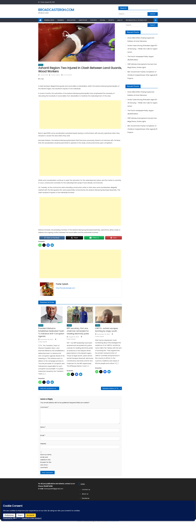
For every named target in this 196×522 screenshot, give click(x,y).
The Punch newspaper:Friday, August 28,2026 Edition (141, 58)
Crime (41, 65)
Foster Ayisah (55, 75)
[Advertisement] (80, 114)
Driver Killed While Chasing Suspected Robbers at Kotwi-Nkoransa (141, 39)
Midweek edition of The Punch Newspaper (112, 388)
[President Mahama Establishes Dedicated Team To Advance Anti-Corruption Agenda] (51, 314)
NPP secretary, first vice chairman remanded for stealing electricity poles (78, 331)
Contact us (86, 490)
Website (43, 444)
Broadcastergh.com (56, 9)
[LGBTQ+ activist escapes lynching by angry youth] (108, 314)
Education (71, 20)
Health (119, 20)
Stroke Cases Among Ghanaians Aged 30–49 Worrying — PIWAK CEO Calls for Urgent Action (143, 49)
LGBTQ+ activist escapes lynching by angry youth (106, 329)
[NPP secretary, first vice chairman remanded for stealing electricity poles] (80, 314)
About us (85, 494)
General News (49, 20)
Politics (93, 20)
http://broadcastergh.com (65, 288)
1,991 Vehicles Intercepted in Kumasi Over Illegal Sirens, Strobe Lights (142, 65)
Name (43, 427)
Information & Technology (136, 20)
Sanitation (83, 20)
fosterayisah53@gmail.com (53, 489)
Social (102, 20)
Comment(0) (67, 75)
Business (61, 20)
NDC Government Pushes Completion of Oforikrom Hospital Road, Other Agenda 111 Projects (142, 75)
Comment (44, 407)
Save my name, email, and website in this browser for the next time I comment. (46, 461)
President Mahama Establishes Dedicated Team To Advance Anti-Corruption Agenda (51, 332)
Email (42, 435)
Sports (111, 20)
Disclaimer (85, 498)
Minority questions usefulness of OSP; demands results (50, 388)
